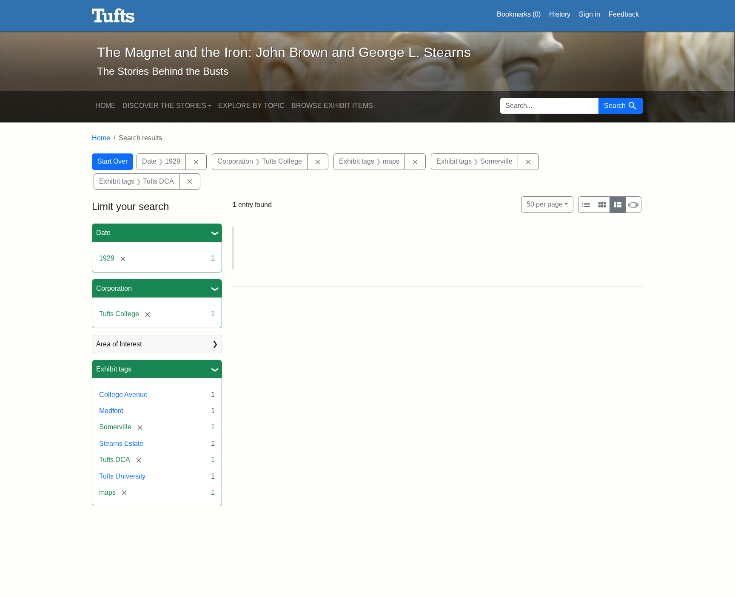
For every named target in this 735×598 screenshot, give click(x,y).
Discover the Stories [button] (164, 105)
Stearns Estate (121, 443)
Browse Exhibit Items (332, 105)
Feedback (624, 14)
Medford (111, 410)
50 (545, 204)
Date (103, 232)
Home (105, 105)
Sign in (589, 14)
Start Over (112, 161)
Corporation (114, 288)
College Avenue (123, 394)
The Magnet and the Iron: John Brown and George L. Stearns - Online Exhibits (113, 16)
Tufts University (122, 476)
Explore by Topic (251, 105)
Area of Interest (119, 344)
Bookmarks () (519, 14)
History (559, 14)
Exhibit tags (113, 369)
